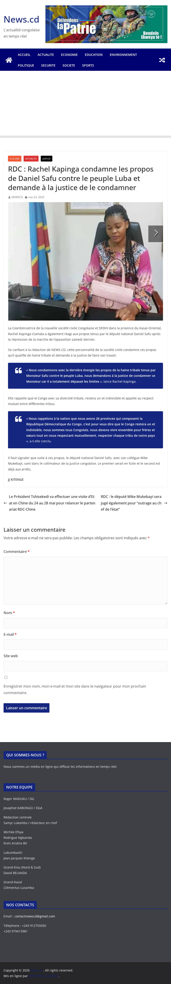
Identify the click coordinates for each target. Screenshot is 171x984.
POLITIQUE (26, 65)
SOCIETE (69, 65)
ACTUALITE (46, 54)
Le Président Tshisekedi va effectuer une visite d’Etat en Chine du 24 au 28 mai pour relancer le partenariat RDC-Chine (52, 503)
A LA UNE (15, 158)
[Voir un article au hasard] (162, 60)
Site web (11, 655)
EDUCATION (94, 54)
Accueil (24, 54)
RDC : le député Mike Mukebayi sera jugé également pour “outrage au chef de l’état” (131, 503)
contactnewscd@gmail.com (34, 916)
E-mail (10, 634)
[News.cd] (9, 60)
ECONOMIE (69, 54)
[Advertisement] (85, 104)
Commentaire (17, 551)
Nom (9, 612)
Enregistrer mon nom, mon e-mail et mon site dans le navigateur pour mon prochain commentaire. (75, 689)
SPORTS (88, 65)
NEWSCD (17, 197)
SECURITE (48, 65)
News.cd (21, 19)
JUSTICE (47, 158)
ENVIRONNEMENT (123, 54)
